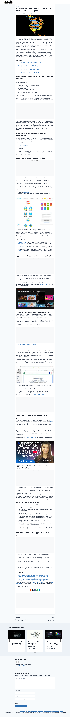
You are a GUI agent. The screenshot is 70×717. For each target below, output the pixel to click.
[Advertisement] (35, 112)
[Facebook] (34, 590)
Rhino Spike (20, 243)
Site (36, 699)
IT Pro (50, 2)
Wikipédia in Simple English (38, 394)
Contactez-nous (47, 711)
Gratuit (18, 611)
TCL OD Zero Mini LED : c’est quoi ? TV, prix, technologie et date (24, 619)
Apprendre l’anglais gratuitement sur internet (27, 65)
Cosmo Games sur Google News (37, 582)
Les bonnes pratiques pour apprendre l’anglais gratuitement (30, 72)
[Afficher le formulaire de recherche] (35, 2)
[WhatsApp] (37, 590)
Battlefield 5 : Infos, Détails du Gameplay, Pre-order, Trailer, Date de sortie (33, 578)
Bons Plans (54, 2)
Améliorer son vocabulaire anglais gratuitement (27, 68)
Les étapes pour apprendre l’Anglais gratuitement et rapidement (31, 62)
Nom (36, 693)
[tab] (34, 652)
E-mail (36, 696)
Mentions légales (23, 711)
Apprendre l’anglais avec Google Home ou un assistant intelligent (31, 70)
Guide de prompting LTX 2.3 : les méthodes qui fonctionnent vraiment (16, 643)
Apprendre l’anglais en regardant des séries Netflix (28, 66)
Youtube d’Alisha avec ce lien (30, 437)
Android (25, 195)
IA (37, 2)
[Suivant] (60, 640)
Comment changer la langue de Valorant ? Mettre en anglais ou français (33, 575)
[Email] (36, 590)
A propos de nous (55, 711)
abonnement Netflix (26, 279)
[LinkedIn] (39, 590)
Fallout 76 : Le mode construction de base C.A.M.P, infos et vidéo (31, 580)
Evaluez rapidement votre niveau (25, 145)
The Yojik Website (21, 246)
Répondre (18, 670)
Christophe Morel (19, 13)
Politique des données (32, 711)
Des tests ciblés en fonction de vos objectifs (27, 146)
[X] (32, 590)
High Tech (60, 2)
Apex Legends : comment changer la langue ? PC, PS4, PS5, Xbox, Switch (33, 576)
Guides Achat (41, 2)
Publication (40, 711)
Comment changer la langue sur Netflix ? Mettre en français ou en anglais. (33, 579)
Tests (46, 2)
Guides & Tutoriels (19, 6)
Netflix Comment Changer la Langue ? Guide (27, 344)
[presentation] (16, 634)
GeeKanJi (11, 646)
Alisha (51, 421)
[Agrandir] (52, 198)
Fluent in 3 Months (22, 242)
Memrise (20, 250)
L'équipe (61, 711)
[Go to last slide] (9, 640)
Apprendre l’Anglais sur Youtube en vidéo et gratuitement (30, 69)
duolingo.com (26, 192)
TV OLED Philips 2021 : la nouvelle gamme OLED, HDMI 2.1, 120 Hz (46, 619)
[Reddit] (30, 590)
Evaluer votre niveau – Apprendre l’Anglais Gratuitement (29, 63)
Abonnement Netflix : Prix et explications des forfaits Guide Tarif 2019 (32, 345)
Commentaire (18, 690)
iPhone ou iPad (33, 195)
